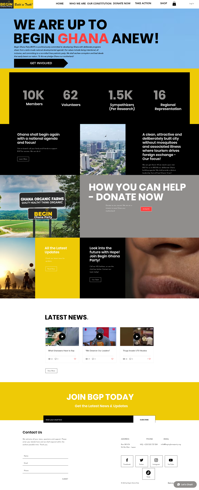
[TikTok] (148, 472)
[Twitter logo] (141, 460)
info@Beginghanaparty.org (171, 444)
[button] (174, 3)
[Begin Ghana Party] (127, 460)
